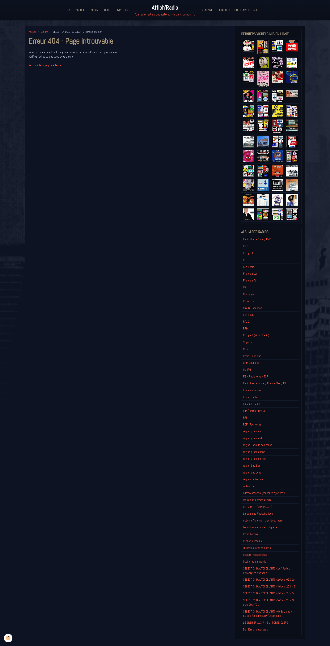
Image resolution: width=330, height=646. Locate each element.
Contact (207, 10)
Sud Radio (248, 267)
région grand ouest (254, 452)
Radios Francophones (255, 555)
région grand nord (253, 431)
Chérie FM (248, 301)
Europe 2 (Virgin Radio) (256, 335)
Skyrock (247, 342)
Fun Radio (248, 315)
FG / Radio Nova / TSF (255, 376)
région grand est (252, 438)
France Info (249, 280)
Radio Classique (252, 356)
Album (95, 10)
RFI (245, 418)
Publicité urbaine (252, 541)
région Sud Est (251, 466)
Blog (107, 10)
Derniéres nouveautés (255, 629)
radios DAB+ (250, 486)
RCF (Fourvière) (252, 424)
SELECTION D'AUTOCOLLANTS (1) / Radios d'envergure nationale (266, 570)
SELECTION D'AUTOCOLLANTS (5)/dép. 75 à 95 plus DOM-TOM (269, 602)
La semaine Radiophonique (258, 514)
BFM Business (251, 363)
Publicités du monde (254, 562)
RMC (245, 246)
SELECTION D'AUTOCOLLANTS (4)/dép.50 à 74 (268, 593)
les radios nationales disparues (261, 527)
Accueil (32, 31)
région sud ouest (253, 472)
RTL (245, 260)
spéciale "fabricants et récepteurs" (263, 520)
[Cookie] (8, 638)
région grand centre (254, 459)
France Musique (252, 390)
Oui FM (247, 370)
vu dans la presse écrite (257, 548)
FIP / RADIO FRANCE (254, 411)
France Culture (251, 397)
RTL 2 (246, 322)
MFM (245, 349)
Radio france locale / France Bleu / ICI (264, 383)
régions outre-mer (253, 479)
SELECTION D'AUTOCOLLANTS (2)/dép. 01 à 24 (269, 580)
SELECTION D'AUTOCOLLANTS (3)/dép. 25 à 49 (269, 586)
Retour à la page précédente (45, 65)
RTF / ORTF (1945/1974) (257, 507)
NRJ (245, 287)
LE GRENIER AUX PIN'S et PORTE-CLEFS (265, 623)
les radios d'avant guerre (257, 500)
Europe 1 (248, 253)
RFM (245, 328)
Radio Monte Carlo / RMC (257, 239)
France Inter (250, 274)
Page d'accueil (76, 10)
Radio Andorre (251, 534)
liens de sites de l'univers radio (238, 10)
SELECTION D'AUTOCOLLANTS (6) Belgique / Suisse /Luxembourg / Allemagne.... (267, 613)
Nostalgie (248, 294)
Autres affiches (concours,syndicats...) (265, 493)
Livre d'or (122, 10)
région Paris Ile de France (257, 445)
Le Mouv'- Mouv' (252, 404)
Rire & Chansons (252, 308)
